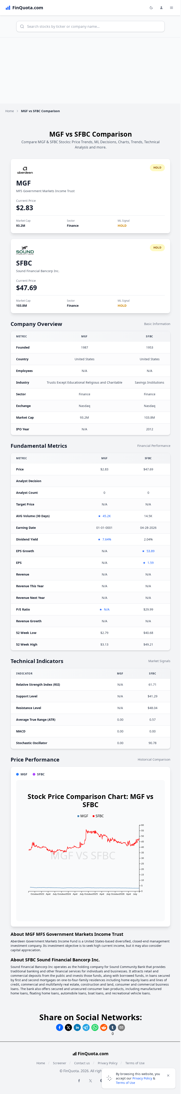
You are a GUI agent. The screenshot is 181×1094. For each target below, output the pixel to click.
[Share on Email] (121, 1027)
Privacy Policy (142, 1078)
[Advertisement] (90, 70)
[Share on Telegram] (86, 1027)
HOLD (122, 225)
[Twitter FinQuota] (90, 1080)
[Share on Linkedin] (77, 1027)
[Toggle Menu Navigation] (171, 8)
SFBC (24, 262)
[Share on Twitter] (68, 1027)
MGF (23, 183)
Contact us (82, 1063)
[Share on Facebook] (59, 1027)
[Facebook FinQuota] (79, 1080)
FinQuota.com (93, 1054)
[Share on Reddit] (103, 1027)
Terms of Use (125, 1083)
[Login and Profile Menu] (161, 8)
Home (9, 111)
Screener (59, 1063)
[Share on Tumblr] (112, 1027)
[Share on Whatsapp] (94, 1027)
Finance (73, 225)
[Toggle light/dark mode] (151, 8)
